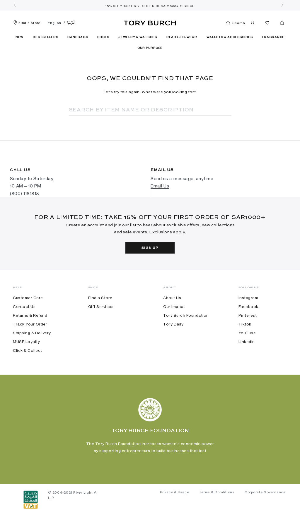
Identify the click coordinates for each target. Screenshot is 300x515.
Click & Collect (27, 350)
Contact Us (24, 306)
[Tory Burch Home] (150, 22)
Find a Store (29, 23)
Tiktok (244, 324)
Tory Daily (173, 324)
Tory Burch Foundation (186, 315)
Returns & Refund (30, 315)
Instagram (248, 297)
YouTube (247, 332)
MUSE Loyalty (26, 341)
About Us (172, 297)
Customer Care (28, 297)
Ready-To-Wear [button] (181, 37)
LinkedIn (246, 341)
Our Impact (174, 306)
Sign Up (150, 248)
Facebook (248, 306)
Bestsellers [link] (45, 37)
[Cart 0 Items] (280, 23)
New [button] (19, 37)
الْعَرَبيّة (71, 22)
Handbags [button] (77, 37)
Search (238, 23)
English (54, 23)
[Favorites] (267, 23)
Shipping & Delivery (32, 332)
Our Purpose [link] (150, 47)
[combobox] (142, 110)
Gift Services (101, 306)
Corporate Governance (265, 492)
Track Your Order (30, 324)
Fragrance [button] (273, 37)
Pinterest (247, 315)
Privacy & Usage (174, 492)
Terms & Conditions (216, 492)
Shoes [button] (103, 37)
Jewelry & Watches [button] (138, 37)
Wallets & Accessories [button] (230, 37)
